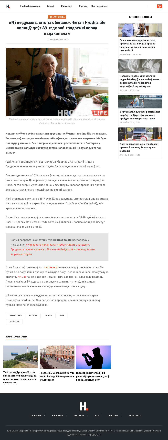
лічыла (22, 276)
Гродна (33, 315)
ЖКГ (62, 315)
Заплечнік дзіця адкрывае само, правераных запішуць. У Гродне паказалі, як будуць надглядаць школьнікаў (138, 45)
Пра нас (83, 6)
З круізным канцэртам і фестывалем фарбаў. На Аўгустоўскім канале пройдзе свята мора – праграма (140, 115)
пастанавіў (51, 267)
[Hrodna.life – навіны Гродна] (8, 6)
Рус (159, 6)
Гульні (50, 6)
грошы (49, 315)
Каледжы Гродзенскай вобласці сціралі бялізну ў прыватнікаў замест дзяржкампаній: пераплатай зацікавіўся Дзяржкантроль (140, 81)
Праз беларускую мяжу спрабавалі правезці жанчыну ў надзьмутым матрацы (139, 147)
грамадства (15, 315)
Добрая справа (57, 17)
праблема (14, 322)
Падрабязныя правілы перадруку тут (84, 434)
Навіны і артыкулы (30, 6)
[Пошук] (150, 6)
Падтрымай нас (99, 6)
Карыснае (66, 6)
